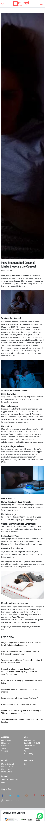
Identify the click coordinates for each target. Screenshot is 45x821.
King (26, 751)
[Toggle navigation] (41, 4)
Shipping (5, 743)
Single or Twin (29, 740)
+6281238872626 (12, 800)
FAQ (3, 782)
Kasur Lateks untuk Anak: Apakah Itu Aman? (19, 698)
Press (3, 745)
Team (3, 748)
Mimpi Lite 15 (6, 772)
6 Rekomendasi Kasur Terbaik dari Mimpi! (18, 704)
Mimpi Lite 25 (6, 769)
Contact (4, 751)
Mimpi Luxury (7, 766)
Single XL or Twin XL (32, 743)
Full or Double (29, 745)
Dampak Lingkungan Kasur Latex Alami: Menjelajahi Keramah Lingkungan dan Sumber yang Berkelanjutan (20, 671)
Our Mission (6, 740)
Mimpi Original (7, 764)
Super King (28, 753)
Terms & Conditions (9, 779)
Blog (26, 764)
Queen (26, 748)
